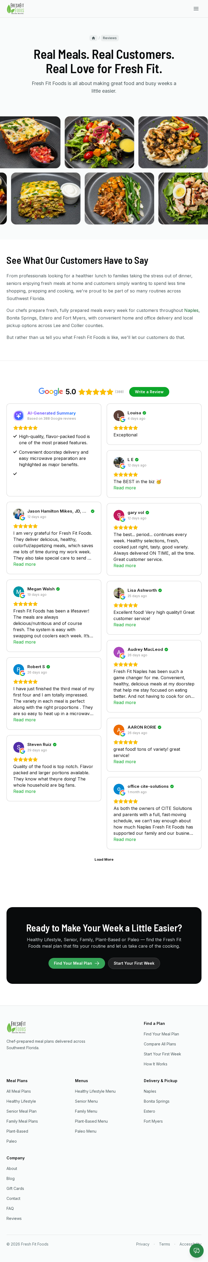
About (11, 1168)
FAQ (10, 1208)
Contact (13, 1198)
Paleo (11, 1141)
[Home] (93, 38)
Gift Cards (15, 1188)
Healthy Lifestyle (21, 1101)
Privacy (143, 1244)
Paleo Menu (85, 1131)
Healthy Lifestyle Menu (95, 1091)
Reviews (14, 1218)
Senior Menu (86, 1101)
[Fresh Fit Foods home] (15, 9)
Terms (164, 1244)
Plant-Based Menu (91, 1121)
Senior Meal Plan (21, 1111)
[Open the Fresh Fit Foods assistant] (197, 1251)
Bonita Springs (157, 1101)
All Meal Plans (18, 1091)
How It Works (155, 1064)
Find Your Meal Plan (73, 963)
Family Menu (86, 1111)
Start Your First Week (134, 963)
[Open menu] (196, 8)
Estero (149, 1111)
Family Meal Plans (22, 1121)
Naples (191, 310)
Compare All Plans (160, 1044)
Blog (10, 1178)
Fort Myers (153, 1121)
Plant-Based (17, 1131)
